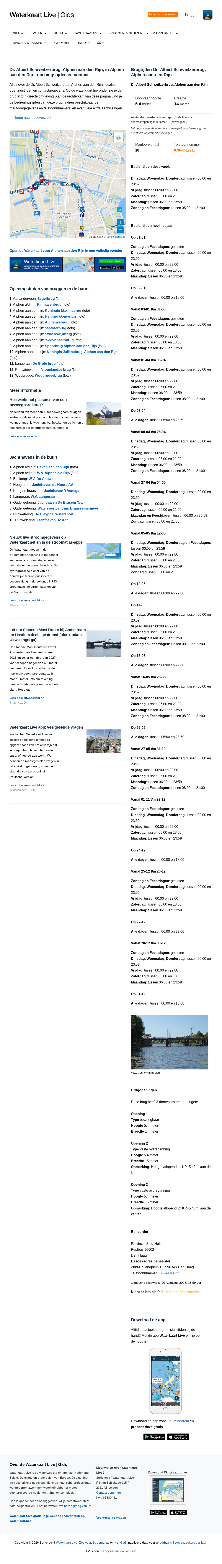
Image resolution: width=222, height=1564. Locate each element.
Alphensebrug (57, 322)
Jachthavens (86, 33)
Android (183, 1421)
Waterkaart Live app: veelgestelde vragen (46, 727)
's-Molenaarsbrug (59, 340)
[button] (36, 131)
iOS (170, 1421)
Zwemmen (62, 43)
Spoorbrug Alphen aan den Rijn (71, 346)
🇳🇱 (99, 43)
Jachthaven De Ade (52, 520)
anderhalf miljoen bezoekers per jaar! (181, 1542)
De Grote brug (44, 363)
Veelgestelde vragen (111, 1517)
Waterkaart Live (66, 1542)
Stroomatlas (101, 1542)
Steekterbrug (55, 328)
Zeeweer (85, 1542)
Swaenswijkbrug (58, 334)
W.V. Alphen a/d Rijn (53, 473)
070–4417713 (185, 150)
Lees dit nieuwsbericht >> (27, 600)
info (82, 43)
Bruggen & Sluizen (126, 33)
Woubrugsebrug (48, 375)
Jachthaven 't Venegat (62, 491)
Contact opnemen (108, 1492)
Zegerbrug (46, 298)
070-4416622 (168, 1273)
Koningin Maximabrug (63, 310)
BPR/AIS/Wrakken (28, 43)
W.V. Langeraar (43, 496)
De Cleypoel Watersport (53, 514)
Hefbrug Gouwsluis (61, 316)
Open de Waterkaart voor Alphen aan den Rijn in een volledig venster (66, 250)
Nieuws (19, 33)
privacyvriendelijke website (118, 1551)
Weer (38, 33)
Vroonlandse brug (56, 369)
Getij (59, 33)
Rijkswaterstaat (116, 236)
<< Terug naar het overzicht (30, 117)
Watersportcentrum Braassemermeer (68, 508)
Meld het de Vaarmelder (180, 1292)
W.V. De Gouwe (41, 479)
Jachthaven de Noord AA (52, 485)
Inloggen (191, 14)
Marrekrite (164, 33)
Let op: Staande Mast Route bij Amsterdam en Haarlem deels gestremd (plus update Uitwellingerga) (48, 635)
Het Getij (120, 1542)
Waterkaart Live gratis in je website (35, 1516)
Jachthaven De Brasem (57, 502)
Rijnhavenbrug (49, 304)
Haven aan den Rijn (53, 467)
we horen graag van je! (75, 1506)
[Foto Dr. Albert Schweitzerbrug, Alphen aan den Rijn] (169, 1041)
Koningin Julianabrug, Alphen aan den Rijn (82, 352)
